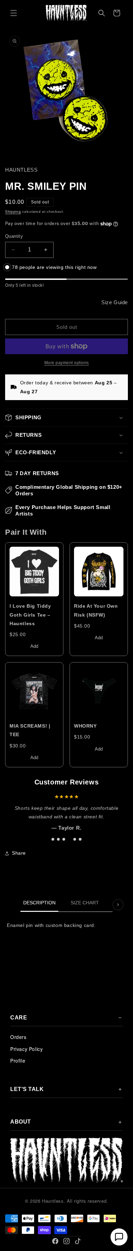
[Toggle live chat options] (119, 1237)
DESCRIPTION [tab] (39, 902)
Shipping (13, 211)
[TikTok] (78, 1241)
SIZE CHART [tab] (85, 902)
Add (34, 646)
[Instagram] (66, 1241)
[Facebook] (55, 1241)
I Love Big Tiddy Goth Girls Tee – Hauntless (30, 614)
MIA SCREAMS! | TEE (30, 730)
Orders (18, 1036)
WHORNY (85, 726)
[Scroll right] (118, 904)
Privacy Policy (26, 1048)
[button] (13, 13)
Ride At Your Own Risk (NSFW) (96, 610)
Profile (17, 1060)
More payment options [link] (66, 362)
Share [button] (19, 853)
